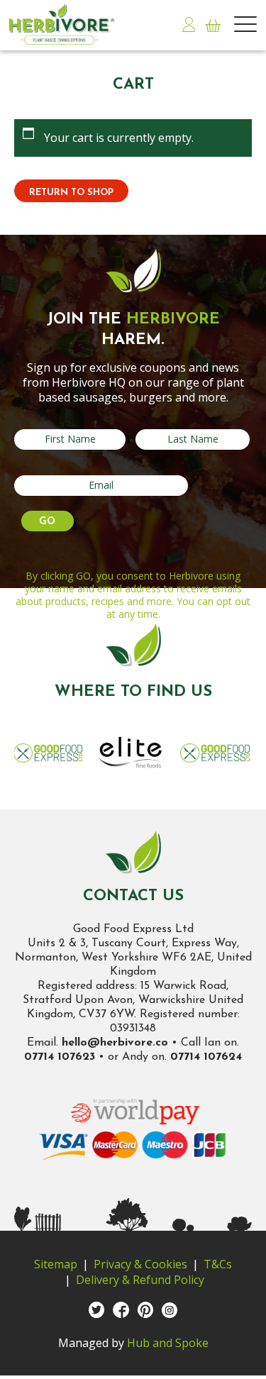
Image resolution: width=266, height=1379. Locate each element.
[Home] (71, 24)
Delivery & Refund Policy (140, 1279)
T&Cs (218, 1264)
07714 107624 (206, 1057)
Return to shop (71, 192)
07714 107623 (59, 1057)
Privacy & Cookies (140, 1264)
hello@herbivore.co (115, 1042)
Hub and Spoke (168, 1343)
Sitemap (55, 1264)
